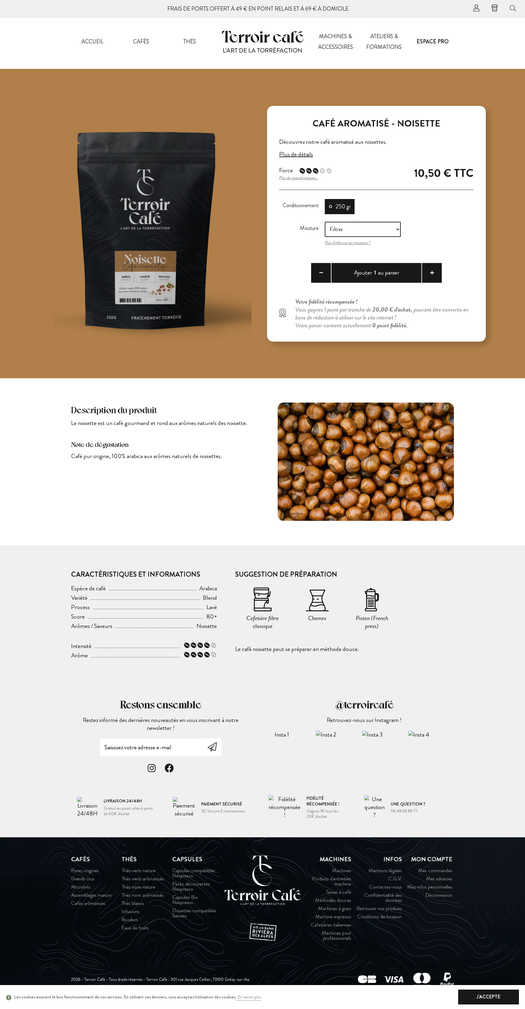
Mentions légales (385, 870)
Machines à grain (334, 908)
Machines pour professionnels (336, 935)
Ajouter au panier (376, 272)
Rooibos (130, 919)
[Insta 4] (431, 734)
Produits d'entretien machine (331, 881)
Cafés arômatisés (88, 903)
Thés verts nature (139, 870)
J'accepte (488, 996)
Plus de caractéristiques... (298, 178)
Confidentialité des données (383, 898)
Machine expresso (333, 916)
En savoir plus (249, 997)
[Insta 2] (339, 734)
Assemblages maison (91, 895)
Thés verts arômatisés (143, 878)
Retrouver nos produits (379, 908)
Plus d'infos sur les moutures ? (348, 243)
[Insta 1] (292, 734)
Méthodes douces (333, 900)
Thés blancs (133, 903)
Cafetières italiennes (331, 924)
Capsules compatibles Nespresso (193, 873)
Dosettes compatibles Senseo (194, 913)
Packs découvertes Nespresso (191, 886)
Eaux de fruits (135, 927)
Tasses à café (338, 892)
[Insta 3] (385, 734)
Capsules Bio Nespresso (185, 900)
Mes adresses (439, 878)
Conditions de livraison (379, 916)
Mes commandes (435, 870)
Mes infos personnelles (429, 886)
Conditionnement (301, 205)
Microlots (81, 886)
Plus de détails (296, 154)
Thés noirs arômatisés (143, 895)
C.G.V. (395, 878)
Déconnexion (438, 895)
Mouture (309, 228)
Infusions (130, 911)
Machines (341, 870)
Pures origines (85, 870)
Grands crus (82, 878)
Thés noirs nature (138, 886)
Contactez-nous (385, 886)
